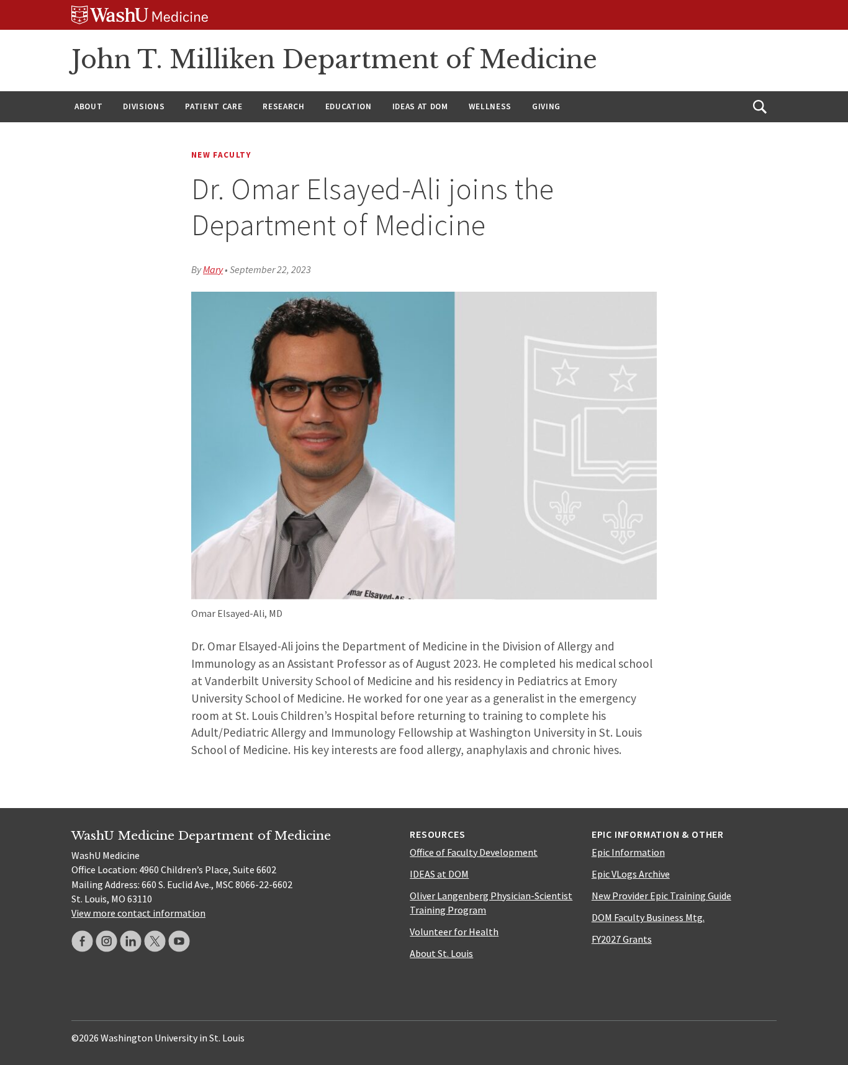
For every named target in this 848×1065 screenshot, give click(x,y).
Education (348, 106)
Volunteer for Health (454, 931)
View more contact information (138, 913)
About (88, 106)
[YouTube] (179, 941)
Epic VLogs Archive (631, 874)
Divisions (144, 106)
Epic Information (628, 852)
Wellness (490, 106)
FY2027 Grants (622, 939)
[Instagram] (106, 941)
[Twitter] (155, 941)
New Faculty (221, 155)
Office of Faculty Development (474, 852)
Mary (213, 269)
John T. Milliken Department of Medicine (334, 59)
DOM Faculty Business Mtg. (648, 917)
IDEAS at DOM (420, 106)
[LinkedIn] (131, 941)
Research (283, 106)
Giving (546, 106)
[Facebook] (82, 941)
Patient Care (213, 106)
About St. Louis (441, 953)
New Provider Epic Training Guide (661, 895)
